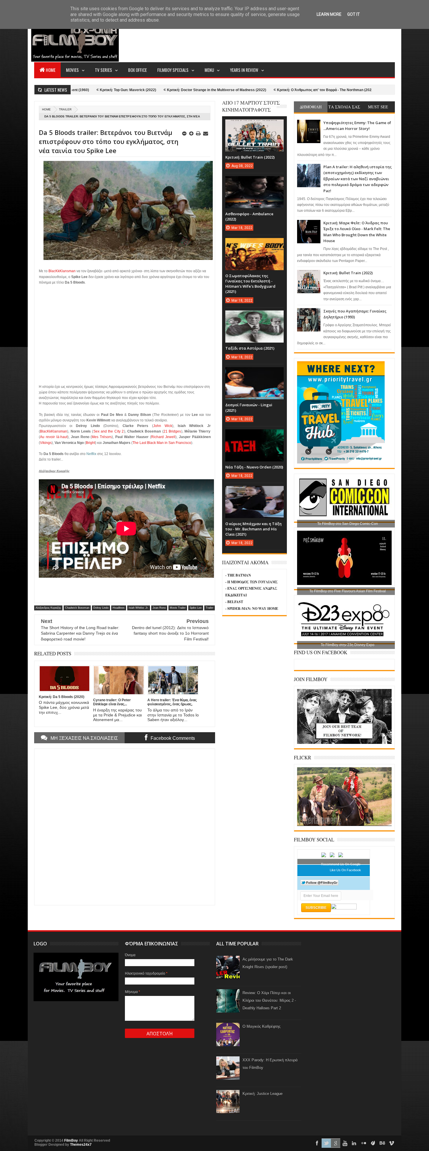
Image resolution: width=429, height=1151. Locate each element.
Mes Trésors (102, 437)
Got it (353, 14)
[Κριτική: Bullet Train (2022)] (254, 125)
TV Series (103, 70)
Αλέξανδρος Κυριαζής (48, 607)
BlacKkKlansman (62, 271)
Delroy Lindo (101, 607)
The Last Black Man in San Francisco (161, 443)
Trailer (65, 109)
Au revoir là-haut (53, 437)
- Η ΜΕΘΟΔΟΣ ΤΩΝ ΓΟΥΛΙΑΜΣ (251, 581)
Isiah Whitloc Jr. (139, 607)
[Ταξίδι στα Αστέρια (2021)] (254, 316)
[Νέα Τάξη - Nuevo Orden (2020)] (254, 435)
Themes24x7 (81, 1145)
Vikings (46, 443)
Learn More (329, 14)
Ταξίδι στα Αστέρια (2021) (249, 348)
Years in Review (244, 70)
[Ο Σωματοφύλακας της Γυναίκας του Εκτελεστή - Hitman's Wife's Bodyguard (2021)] (254, 244)
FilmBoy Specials (173, 70)
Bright (90, 443)
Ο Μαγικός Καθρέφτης (261, 1026)
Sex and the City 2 (108, 431)
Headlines (119, 607)
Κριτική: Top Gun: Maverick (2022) (78, 90)
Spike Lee (196, 607)
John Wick (162, 426)
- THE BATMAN (238, 575)
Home (50, 70)
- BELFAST (234, 601)
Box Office (137, 70)
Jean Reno (159, 607)
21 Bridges (172, 431)
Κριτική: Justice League (262, 1093)
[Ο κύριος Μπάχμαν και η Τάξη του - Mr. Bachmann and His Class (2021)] (254, 492)
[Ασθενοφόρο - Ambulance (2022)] (254, 182)
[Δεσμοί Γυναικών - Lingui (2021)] (254, 373)
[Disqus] (124, 826)
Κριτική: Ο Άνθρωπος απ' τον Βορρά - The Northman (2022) (276, 90)
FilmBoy (71, 1140)
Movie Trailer (178, 607)
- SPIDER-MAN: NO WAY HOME (251, 608)
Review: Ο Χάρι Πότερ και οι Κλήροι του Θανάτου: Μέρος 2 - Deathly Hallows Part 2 (269, 1000)
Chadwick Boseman (77, 607)
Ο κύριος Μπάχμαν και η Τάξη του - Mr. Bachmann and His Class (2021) (253, 529)
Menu (209, 70)
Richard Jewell (163, 437)
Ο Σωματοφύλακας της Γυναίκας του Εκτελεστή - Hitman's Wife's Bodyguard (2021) (250, 283)
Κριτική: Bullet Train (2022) (348, 272)
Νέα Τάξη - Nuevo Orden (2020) (254, 467)
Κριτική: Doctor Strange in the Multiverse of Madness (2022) (166, 90)
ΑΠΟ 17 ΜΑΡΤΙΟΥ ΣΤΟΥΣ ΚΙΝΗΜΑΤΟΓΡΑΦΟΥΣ (251, 106)
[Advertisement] (288, 40)
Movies (72, 70)
